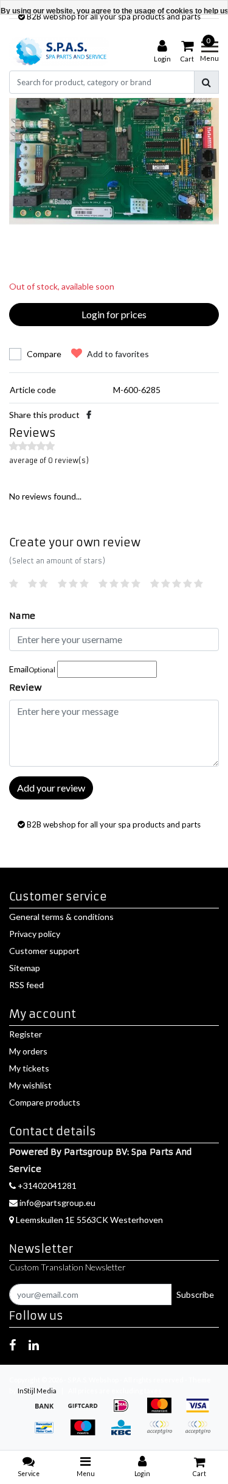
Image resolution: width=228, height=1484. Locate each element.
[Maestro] (86, 1433)
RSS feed (26, 985)
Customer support (44, 951)
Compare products (44, 1102)
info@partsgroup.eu (57, 1202)
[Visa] (200, 1411)
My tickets (29, 1068)
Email (32, 669)
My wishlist (30, 1085)
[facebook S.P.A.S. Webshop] (12, 1344)
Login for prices (114, 314)
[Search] (206, 82)
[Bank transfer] (48, 1411)
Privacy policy (34, 933)
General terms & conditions (61, 916)
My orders (28, 1051)
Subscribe (195, 1294)
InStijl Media (37, 1391)
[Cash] (86, 1411)
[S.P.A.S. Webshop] (59, 51)
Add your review (51, 787)
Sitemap (24, 968)
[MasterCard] (163, 1411)
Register (25, 1034)
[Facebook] (88, 414)
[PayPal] (163, 1433)
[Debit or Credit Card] (200, 1433)
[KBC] (125, 1433)
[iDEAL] (125, 1411)
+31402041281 (46, 1185)
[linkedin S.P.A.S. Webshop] (34, 1344)
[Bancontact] (48, 1433)
